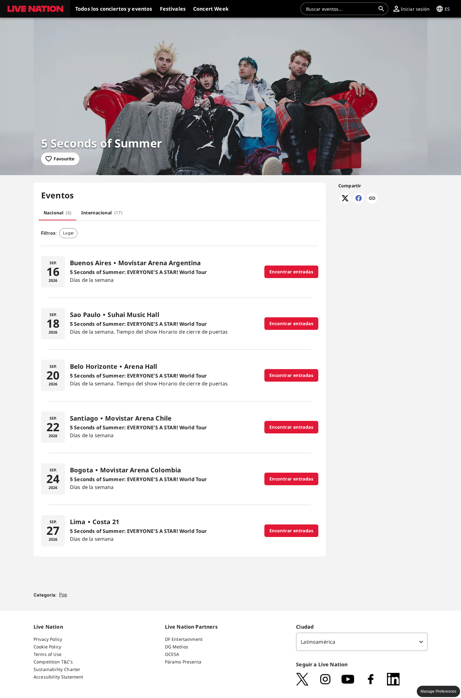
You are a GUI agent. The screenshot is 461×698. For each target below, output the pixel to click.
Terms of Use (47, 654)
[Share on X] (345, 201)
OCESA (172, 654)
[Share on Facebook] (358, 201)
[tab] (57, 212)
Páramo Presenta (183, 662)
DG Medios (176, 647)
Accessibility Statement (58, 677)
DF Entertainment (184, 639)
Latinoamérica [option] (318, 641)
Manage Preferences (438, 691)
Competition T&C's (53, 662)
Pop (63, 594)
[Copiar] (372, 199)
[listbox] (361, 642)
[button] (35, 9)
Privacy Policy (48, 639)
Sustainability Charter (57, 669)
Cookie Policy (47, 647)
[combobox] (341, 9)
